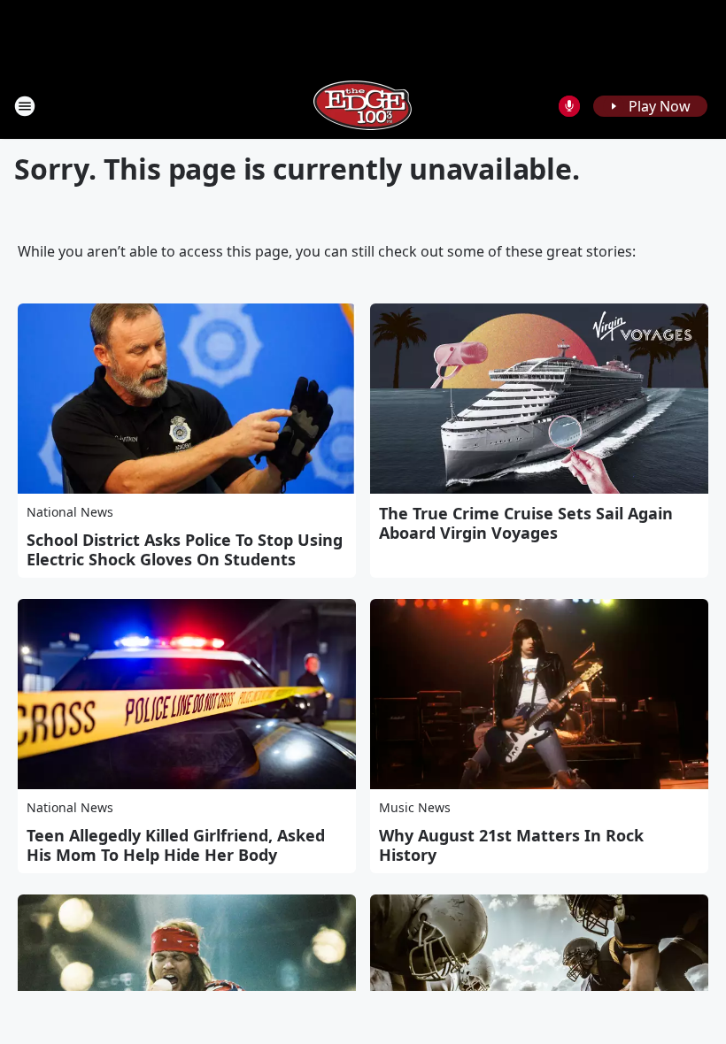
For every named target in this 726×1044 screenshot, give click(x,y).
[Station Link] (363, 105)
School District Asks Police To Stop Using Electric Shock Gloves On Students (185, 549)
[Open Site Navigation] (24, 106)
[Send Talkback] (569, 106)
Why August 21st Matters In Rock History (511, 844)
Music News (415, 807)
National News (70, 511)
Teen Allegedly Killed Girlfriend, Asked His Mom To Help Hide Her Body (176, 844)
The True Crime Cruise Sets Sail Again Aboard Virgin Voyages (526, 522)
